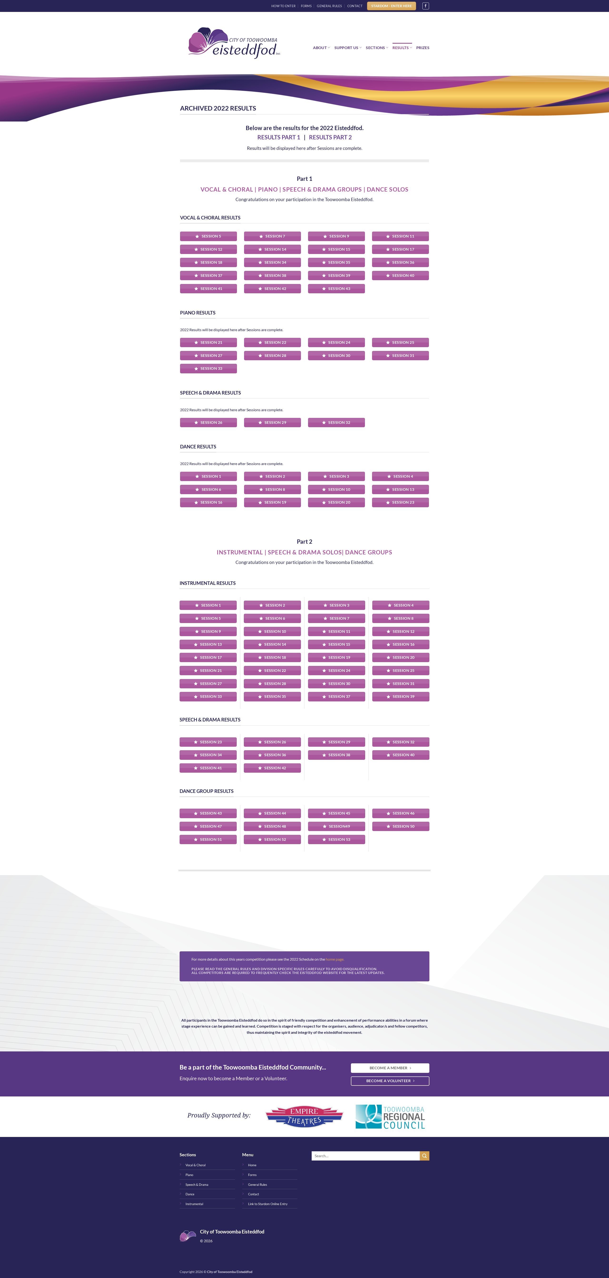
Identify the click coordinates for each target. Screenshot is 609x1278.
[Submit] (424, 1156)
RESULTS (401, 47)
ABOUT (320, 47)
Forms (306, 6)
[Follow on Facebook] (425, 5)
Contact (355, 6)
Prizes (422, 47)
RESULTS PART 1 (278, 137)
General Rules (329, 6)
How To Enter (283, 6)
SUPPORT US (346, 47)
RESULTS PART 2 (330, 137)
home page (335, 959)
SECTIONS (375, 47)
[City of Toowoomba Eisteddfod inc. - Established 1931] (234, 43)
